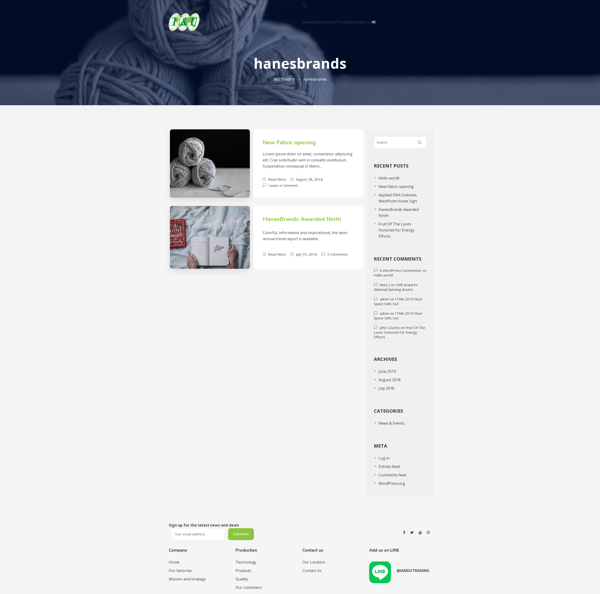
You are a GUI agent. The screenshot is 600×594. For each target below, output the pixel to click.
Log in (384, 458)
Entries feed (389, 466)
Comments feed (392, 475)
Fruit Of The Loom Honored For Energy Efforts (396, 230)
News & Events (392, 423)
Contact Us (362, 22)
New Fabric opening (289, 142)
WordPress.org (392, 483)
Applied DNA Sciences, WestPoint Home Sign (398, 198)
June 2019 (387, 371)
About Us (321, 22)
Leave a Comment (283, 185)
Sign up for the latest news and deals (204, 525)
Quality (242, 579)
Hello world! (389, 178)
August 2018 (390, 379)
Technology (246, 562)
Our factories (180, 570)
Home (307, 22)
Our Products (341, 22)
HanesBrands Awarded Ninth (302, 219)
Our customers (249, 587)
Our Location (313, 562)
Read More (277, 179)
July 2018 (386, 388)
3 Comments (337, 254)
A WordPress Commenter (400, 270)
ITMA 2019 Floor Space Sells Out (398, 301)
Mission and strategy (187, 579)
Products (243, 570)
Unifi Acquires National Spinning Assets (396, 287)
